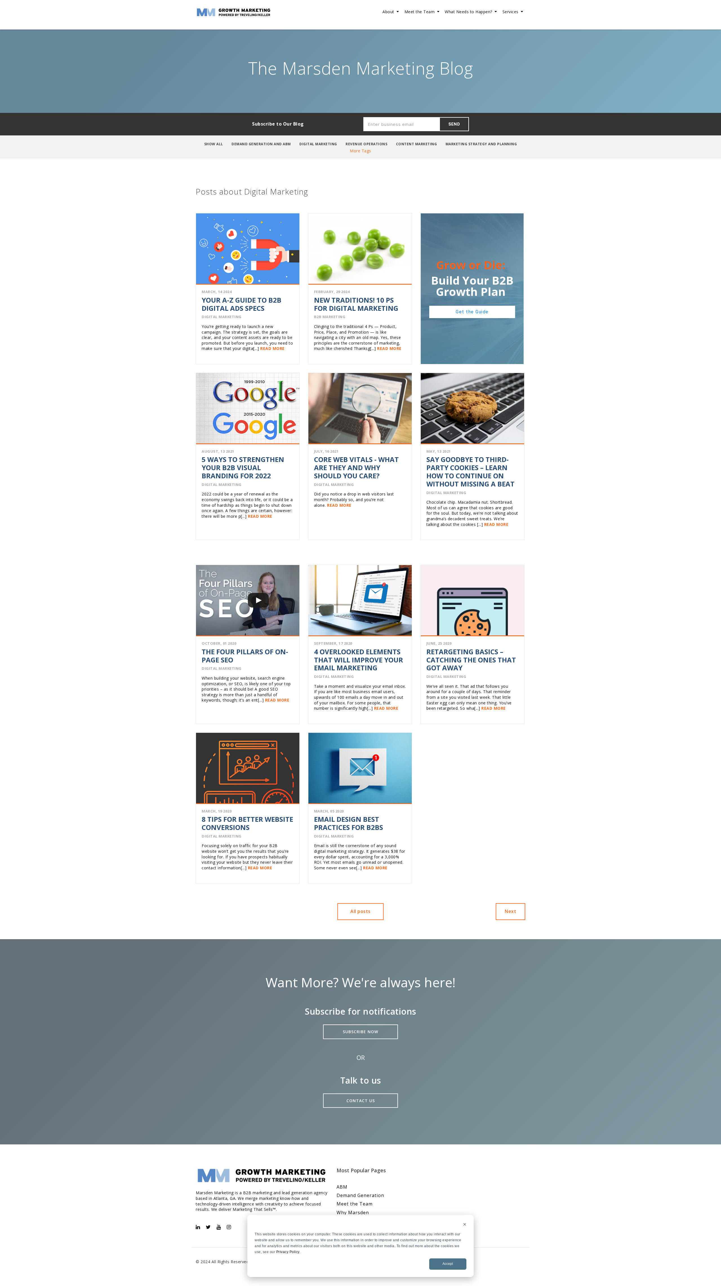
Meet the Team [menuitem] (419, 11)
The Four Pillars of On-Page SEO (245, 655)
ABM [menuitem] (342, 1187)
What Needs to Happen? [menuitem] (468, 11)
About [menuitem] (388, 11)
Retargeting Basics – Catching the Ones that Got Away (471, 660)
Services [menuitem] (510, 11)
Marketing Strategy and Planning (481, 144)
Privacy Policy (287, 1252)
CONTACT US (360, 1100)
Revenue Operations (366, 144)
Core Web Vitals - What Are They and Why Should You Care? (356, 467)
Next (510, 911)
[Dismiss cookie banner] (464, 1225)
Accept (447, 1264)
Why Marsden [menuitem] (353, 1212)
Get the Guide (472, 311)
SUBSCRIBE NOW (360, 1031)
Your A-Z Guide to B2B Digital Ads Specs (241, 304)
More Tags (360, 150)
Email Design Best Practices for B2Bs (348, 823)
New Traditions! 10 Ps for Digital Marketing (356, 304)
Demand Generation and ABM (261, 144)
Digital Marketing (318, 144)
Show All (213, 144)
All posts (360, 911)
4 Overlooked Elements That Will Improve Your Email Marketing (358, 660)
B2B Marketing (330, 316)
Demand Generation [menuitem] (360, 1195)
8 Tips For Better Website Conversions (247, 823)
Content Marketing (416, 144)
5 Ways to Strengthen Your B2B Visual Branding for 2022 (243, 467)
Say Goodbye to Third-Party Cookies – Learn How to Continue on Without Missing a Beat (470, 471)
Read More (272, 348)
